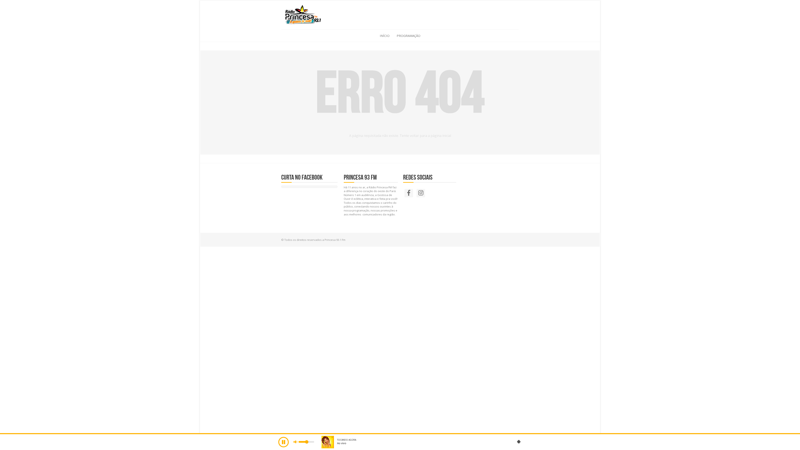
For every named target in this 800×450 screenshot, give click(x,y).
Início (385, 36)
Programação (408, 36)
